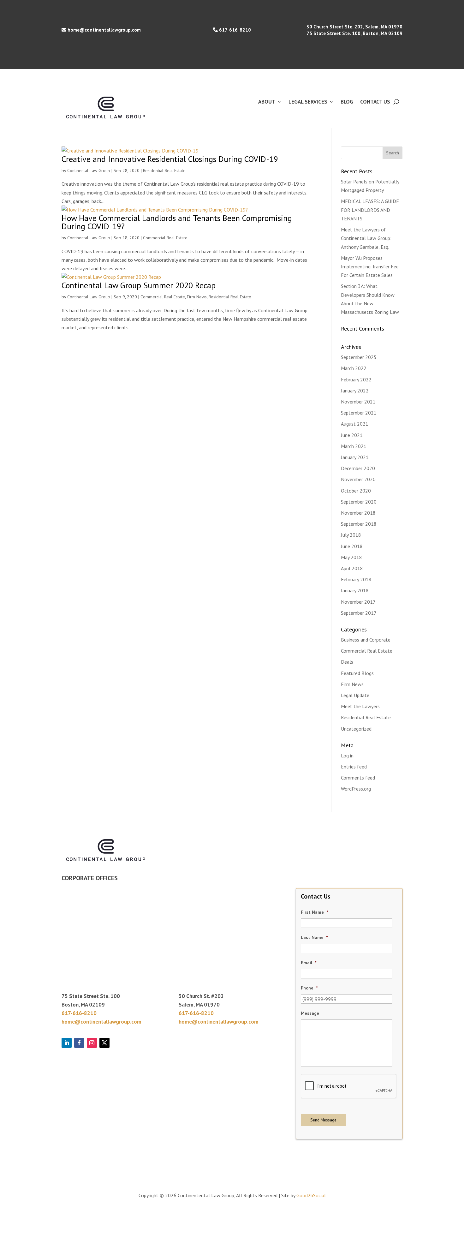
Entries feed (354, 766)
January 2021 (355, 457)
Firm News (197, 297)
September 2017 (359, 613)
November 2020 (358, 479)
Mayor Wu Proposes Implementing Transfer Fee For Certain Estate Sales (370, 266)
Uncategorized (356, 729)
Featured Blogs (357, 673)
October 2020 (356, 490)
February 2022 (356, 379)
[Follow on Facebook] (79, 1043)
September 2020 (359, 502)
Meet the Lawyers (360, 706)
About (266, 102)
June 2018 (352, 546)
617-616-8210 (235, 30)
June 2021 (352, 435)
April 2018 (352, 568)
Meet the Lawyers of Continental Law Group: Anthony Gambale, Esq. (366, 238)
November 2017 (358, 602)
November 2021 (358, 401)
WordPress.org (356, 789)
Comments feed (358, 777)
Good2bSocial (311, 1195)
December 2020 (358, 468)
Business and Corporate (365, 639)
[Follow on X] (104, 1043)
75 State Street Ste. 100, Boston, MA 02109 (354, 33)
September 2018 (359, 524)
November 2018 (358, 513)
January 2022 (355, 390)
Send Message (323, 1120)
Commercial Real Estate (165, 238)
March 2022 (353, 368)
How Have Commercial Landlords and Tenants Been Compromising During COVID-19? (177, 222)
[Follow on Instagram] (92, 1043)
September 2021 (359, 412)
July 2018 (351, 535)
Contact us (375, 102)
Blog (347, 102)
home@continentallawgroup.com (104, 30)
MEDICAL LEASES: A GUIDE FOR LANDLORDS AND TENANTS (370, 209)
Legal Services (308, 102)
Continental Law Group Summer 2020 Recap (139, 285)
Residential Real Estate (164, 170)
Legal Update (355, 695)
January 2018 (355, 590)
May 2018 (351, 557)
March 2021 (353, 446)
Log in (347, 755)
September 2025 (359, 357)
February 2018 (356, 579)
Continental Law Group (88, 170)
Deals (347, 662)
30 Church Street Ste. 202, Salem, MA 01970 (354, 27)
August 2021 (354, 424)
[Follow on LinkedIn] (67, 1043)
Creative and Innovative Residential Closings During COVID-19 (170, 159)
